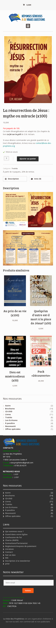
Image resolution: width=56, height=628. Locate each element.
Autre (8, 405)
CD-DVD (8, 411)
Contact (9, 552)
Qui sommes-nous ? (14, 531)
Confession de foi (13, 537)
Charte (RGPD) (11, 540)
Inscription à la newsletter (17, 561)
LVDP (16, 474)
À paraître (10, 423)
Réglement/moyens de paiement (20, 546)
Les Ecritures (11, 420)
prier (7, 563)
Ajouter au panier (28, 158)
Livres (8, 414)
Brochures (10, 408)
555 (6, 558)
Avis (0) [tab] (37, 179)
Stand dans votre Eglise (16, 534)
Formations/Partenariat (16, 543)
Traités (15, 168)
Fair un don (10, 555)
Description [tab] (13, 179)
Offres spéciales (12, 429)
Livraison (9, 549)
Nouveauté (10, 426)
